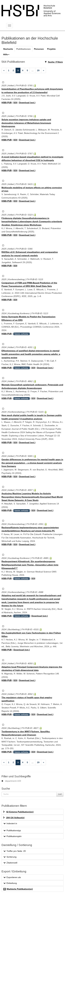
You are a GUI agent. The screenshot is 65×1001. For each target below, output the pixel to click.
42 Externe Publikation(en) (20, 812)
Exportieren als (13, 877)
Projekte (51, 49)
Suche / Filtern (55, 62)
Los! (60, 794)
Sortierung (11, 857)
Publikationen (23, 49)
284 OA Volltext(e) (15, 817)
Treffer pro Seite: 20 (16, 851)
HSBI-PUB (7, 102)
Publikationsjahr (14, 836)
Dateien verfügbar (21, 334)
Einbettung (11, 883)
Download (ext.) (27, 102)
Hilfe (5, 54)
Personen (39, 49)
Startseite (8, 49)
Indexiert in (11, 823)
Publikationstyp (13, 830)
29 (38, 70)
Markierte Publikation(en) (18, 889)
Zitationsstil (11, 862)
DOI (15, 102)
